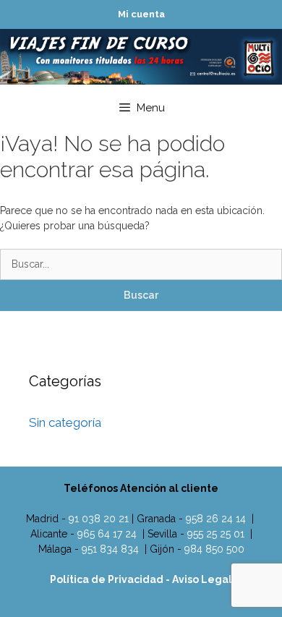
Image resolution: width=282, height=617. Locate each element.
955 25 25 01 (215, 534)
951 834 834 (110, 549)
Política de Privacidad (108, 579)
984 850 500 (214, 549)
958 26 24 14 (216, 518)
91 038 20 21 (99, 518)
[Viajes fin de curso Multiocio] (141, 55)
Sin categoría (65, 422)
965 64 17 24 (107, 534)
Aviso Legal (202, 579)
